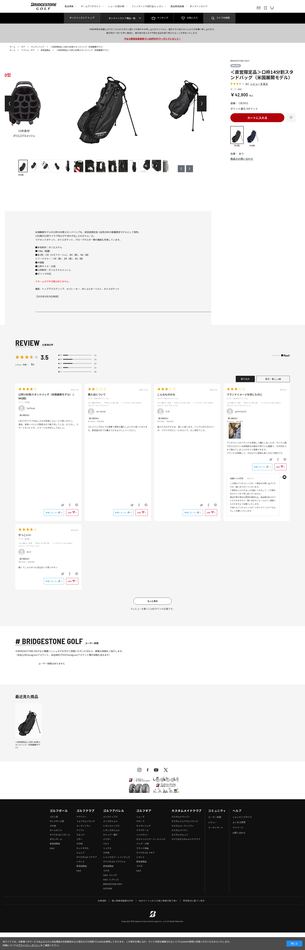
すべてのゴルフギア (145, 852)
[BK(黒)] (106, 103)
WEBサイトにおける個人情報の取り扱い (158, 901)
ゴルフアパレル (113, 810)
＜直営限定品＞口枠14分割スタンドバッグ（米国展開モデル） (27, 745)
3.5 (44, 357)
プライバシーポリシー (29, 945)
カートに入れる (257, 118)
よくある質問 (239, 822)
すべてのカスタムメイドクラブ (186, 839)
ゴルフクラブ (85, 810)
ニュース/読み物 (116, 6)
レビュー (212, 822)
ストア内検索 (223, 17)
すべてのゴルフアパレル (114, 861)
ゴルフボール (59, 810)
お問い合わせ (239, 832)
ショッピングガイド (242, 816)
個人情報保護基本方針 (122, 901)
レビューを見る (259, 84)
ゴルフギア (143, 810)
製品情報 (69, 6)
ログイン (157, 608)
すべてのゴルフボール (60, 834)
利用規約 (102, 901)
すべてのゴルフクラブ (86, 857)
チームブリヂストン (91, 6)
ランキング (162, 17)
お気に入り (192, 17)
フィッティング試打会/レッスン (147, 6)
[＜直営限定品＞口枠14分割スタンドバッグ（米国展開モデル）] (28, 721)
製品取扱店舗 (177, 6)
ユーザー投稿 (214, 816)
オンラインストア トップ (81, 17)
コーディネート (215, 827)
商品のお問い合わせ (241, 159)
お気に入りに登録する (291, 117)
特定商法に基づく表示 (194, 901)
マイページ (238, 827)
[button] (9, 103)
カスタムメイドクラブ (187, 810)
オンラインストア (198, 6)
